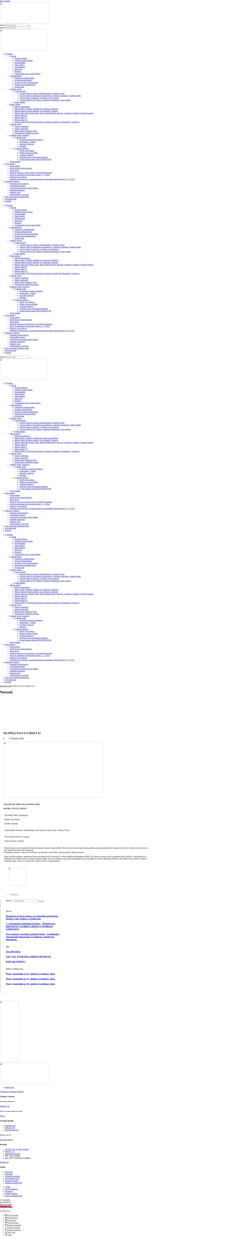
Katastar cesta (15, 192)
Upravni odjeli (20, 91)
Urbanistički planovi (17, 186)
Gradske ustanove (21, 148)
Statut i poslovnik (21, 129)
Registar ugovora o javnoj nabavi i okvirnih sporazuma (31, 173)
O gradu (13, 56)
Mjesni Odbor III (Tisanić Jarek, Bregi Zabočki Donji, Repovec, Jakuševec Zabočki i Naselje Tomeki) (54, 113)
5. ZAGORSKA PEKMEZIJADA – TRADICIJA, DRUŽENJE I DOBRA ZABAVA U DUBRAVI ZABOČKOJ (31, 926)
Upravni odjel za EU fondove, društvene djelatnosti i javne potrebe (45, 100)
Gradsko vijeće (15, 124)
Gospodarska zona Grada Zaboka (27, 74)
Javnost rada (19, 87)
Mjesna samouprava (22, 107)
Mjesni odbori (15, 104)
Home (2, 686)
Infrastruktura (20, 67)
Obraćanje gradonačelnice (25, 78)
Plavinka (23, 146)
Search (2, 25)
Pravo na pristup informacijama (17, 197)
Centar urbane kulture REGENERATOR (35, 159)
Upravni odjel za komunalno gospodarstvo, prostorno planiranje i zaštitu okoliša (50, 96)
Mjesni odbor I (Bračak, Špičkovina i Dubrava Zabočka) (36, 109)
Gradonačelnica (16, 76)
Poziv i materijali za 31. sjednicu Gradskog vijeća (30, 979)
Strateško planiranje (17, 190)
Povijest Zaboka (21, 58)
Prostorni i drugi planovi (19, 184)
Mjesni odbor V (21, 118)
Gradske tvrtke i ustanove (19, 135)
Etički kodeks (20, 102)
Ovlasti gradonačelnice (23, 80)
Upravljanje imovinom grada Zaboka (24, 188)
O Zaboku (9, 54)
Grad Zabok (16, 1200)
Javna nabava (10, 164)
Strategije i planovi (12, 181)
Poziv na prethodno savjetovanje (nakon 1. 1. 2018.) (30, 175)
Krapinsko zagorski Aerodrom (31, 140)
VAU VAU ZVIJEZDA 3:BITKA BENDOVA (28, 956)
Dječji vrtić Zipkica (27, 151)
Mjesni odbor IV (21, 115)
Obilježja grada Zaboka (24, 60)
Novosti (8, 686)
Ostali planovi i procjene (19, 195)
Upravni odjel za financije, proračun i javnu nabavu (39, 98)
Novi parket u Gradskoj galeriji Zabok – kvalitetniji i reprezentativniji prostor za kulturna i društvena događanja (32, 937)
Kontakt (8, 201)
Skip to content (6, 1204)
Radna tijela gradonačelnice (25, 85)
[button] (6, 1207)
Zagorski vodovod (27, 144)
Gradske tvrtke (20, 137)
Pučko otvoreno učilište (29, 153)
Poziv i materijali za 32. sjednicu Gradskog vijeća (30, 974)
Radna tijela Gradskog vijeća (26, 131)
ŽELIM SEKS (13, 951)
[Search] (30, 25)
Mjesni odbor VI (21, 120)
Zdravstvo (18, 69)
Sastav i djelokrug (21, 126)
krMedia (14, 1202)
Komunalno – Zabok (28, 142)
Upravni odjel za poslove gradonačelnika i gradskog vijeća (42, 93)
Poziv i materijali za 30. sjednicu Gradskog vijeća (30, 984)
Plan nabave (14, 170)
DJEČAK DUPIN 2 (16, 961)
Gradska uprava (16, 89)
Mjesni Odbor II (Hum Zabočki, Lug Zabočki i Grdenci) (36, 111)
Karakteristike (20, 63)
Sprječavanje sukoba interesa (21, 168)
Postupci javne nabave (18, 177)
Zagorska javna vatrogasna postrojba (34, 157)
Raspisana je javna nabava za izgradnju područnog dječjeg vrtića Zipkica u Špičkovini (32, 917)
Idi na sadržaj (5, 1)
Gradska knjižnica (26, 155)
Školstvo (18, 71)
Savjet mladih (15, 162)
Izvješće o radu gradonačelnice (26, 82)
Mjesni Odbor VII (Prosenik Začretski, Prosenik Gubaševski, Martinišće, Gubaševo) (47, 122)
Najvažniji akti (10, 199)
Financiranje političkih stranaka (27, 133)
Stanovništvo (20, 65)
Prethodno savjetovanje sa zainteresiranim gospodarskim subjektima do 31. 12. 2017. (42, 179)
